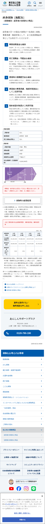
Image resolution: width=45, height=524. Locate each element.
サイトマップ (11, 465)
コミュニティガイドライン (34, 465)
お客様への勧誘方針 (11, 457)
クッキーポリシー (11, 504)
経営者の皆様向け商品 (14, 290)
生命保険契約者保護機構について (11, 472)
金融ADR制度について (34, 457)
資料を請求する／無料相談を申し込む (21, 304)
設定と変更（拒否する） (22, 513)
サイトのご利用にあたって (34, 450)
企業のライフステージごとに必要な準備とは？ (21, 287)
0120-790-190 (24, 333)
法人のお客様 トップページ (15, 284)
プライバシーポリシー (11, 450)
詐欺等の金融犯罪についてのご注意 (33, 472)
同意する (23, 520)
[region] (22, 508)
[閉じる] (42, 496)
